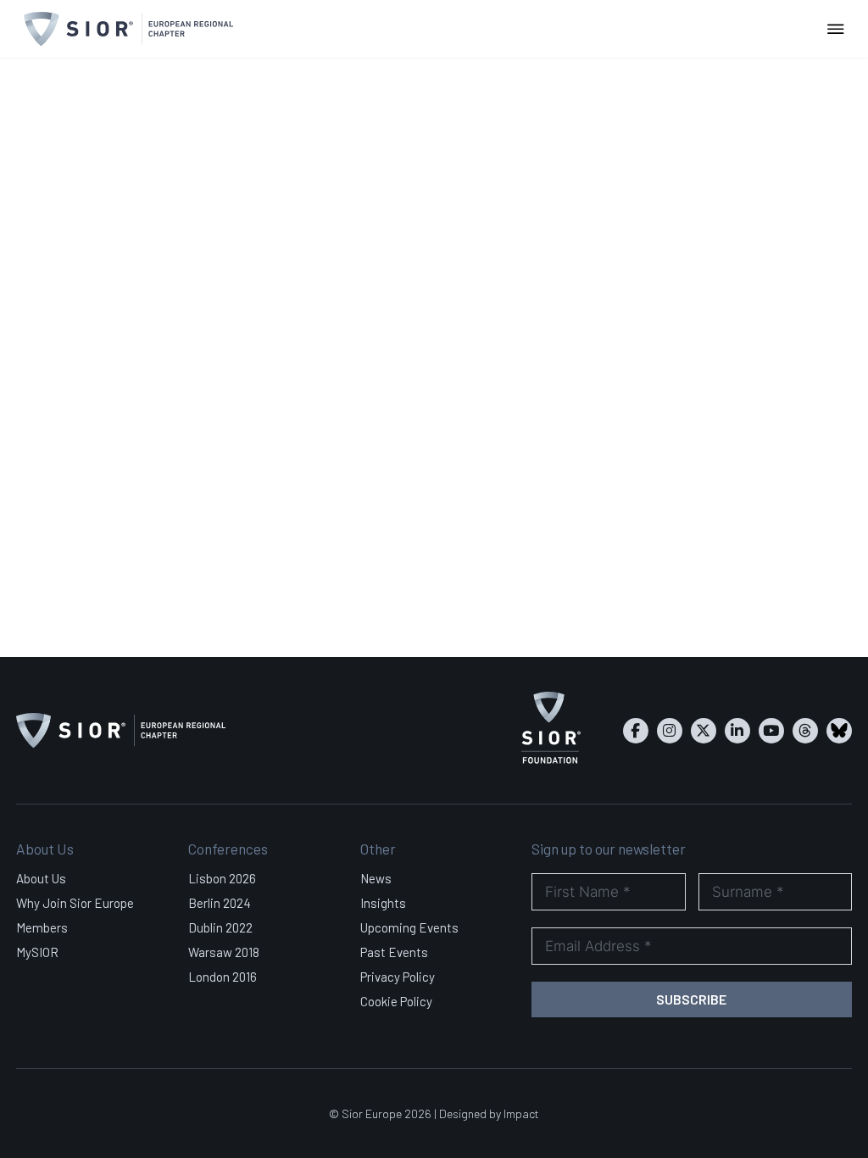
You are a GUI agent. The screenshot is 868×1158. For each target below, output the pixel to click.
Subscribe (691, 999)
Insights (383, 902)
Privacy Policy (397, 976)
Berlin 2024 (219, 902)
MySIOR (37, 952)
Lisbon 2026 (222, 878)
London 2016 (222, 976)
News (376, 878)
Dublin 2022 (220, 927)
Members (42, 927)
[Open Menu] (835, 29)
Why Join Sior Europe (75, 902)
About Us (41, 878)
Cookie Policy (396, 1001)
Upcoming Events (409, 927)
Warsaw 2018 (223, 952)
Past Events (394, 952)
